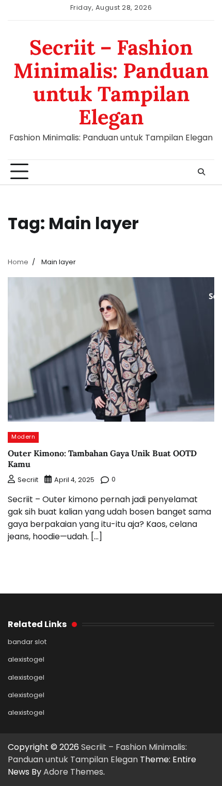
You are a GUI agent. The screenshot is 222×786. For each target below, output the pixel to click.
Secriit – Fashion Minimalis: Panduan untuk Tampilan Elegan (111, 82)
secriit (28, 479)
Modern (23, 437)
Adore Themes (73, 772)
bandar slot (27, 642)
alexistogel (26, 659)
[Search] (201, 172)
